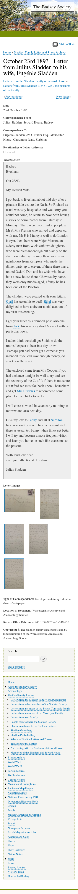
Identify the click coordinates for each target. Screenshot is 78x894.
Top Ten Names (16, 775)
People (11, 810)
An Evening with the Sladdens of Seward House (37, 748)
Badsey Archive (17, 867)
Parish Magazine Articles (22, 832)
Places (11, 841)
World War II (15, 766)
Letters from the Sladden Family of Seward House (34, 81)
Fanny (32, 420)
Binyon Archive (16, 757)
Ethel (47, 301)
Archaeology (15, 691)
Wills (11, 858)
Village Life (15, 819)
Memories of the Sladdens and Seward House (35, 752)
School (11, 823)
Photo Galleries (16, 850)
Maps (11, 845)
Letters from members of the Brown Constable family (40, 708)
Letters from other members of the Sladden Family (39, 704)
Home (7, 52)
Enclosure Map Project (20, 788)
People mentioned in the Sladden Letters (33, 722)
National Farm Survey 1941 (23, 797)
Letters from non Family (24, 717)
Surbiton (57, 420)
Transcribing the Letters (24, 744)
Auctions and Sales (18, 837)
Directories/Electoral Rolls (23, 801)
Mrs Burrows (26, 391)
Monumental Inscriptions (22, 784)
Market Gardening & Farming (24, 814)
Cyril (9, 301)
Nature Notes (15, 854)
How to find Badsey (18, 876)
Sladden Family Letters (21, 695)
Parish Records (16, 771)
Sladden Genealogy (21, 730)
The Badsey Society (52, 6)
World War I (14, 762)
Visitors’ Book (16, 872)
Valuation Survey (17, 793)
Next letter (62, 96)
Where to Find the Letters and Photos (31, 739)
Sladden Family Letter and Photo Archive (39, 52)
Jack (16, 326)
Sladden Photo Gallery (23, 735)
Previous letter (13, 96)
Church (12, 806)
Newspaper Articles (19, 828)
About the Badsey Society (22, 686)
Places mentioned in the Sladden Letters (33, 726)
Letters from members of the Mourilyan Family (37, 713)
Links (11, 863)
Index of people (16, 666)
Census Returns (16, 779)
